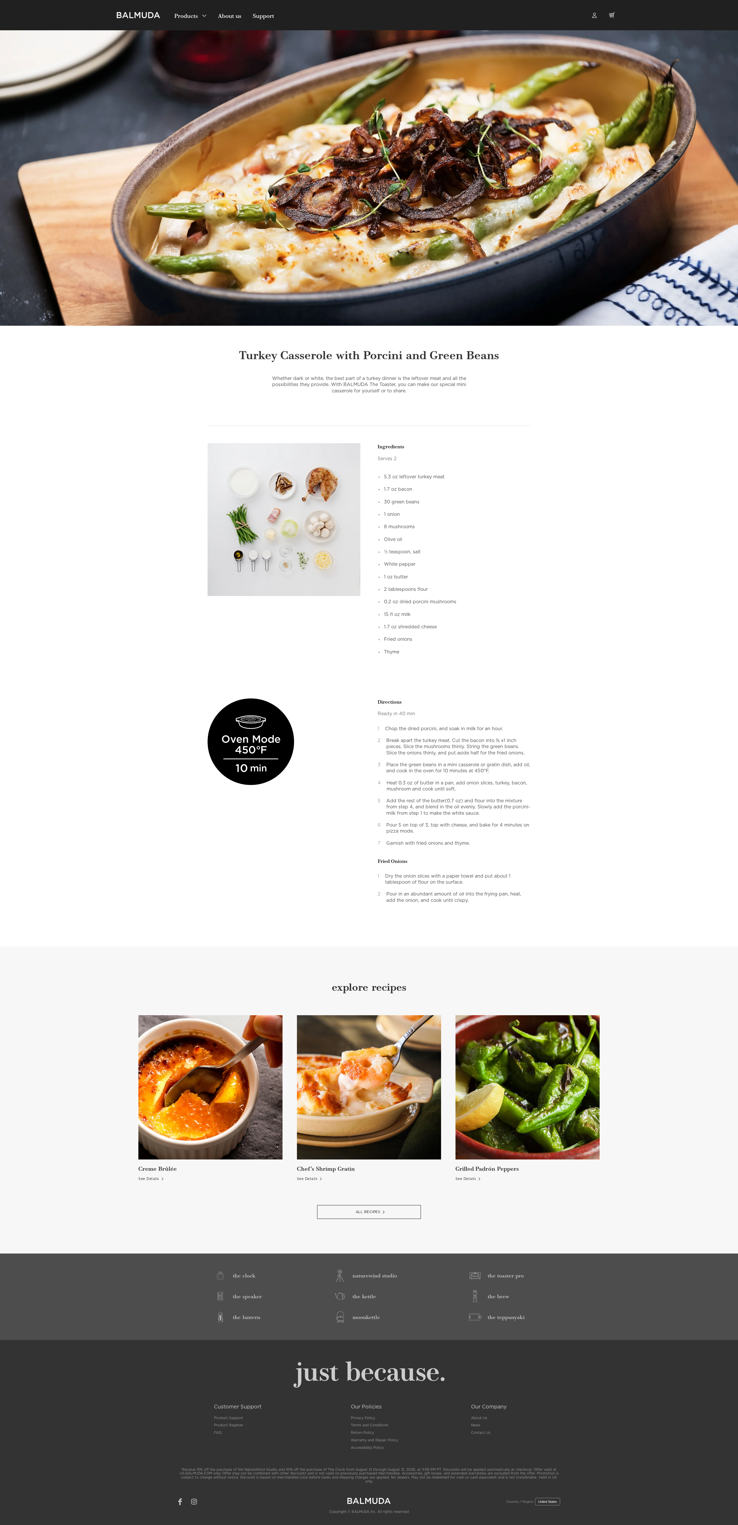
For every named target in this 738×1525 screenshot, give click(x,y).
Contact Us (480, 1433)
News (475, 1425)
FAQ (217, 1433)
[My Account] (594, 15)
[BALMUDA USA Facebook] (180, 1501)
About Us (479, 1418)
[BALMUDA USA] (138, 15)
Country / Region (520, 1502)
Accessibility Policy (367, 1448)
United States (547, 1501)
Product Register (228, 1425)
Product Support (228, 1418)
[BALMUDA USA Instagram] (194, 1501)
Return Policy (362, 1433)
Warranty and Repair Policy (374, 1440)
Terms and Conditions (369, 1425)
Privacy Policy (363, 1418)
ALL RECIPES (368, 1211)
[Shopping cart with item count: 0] (612, 18)
